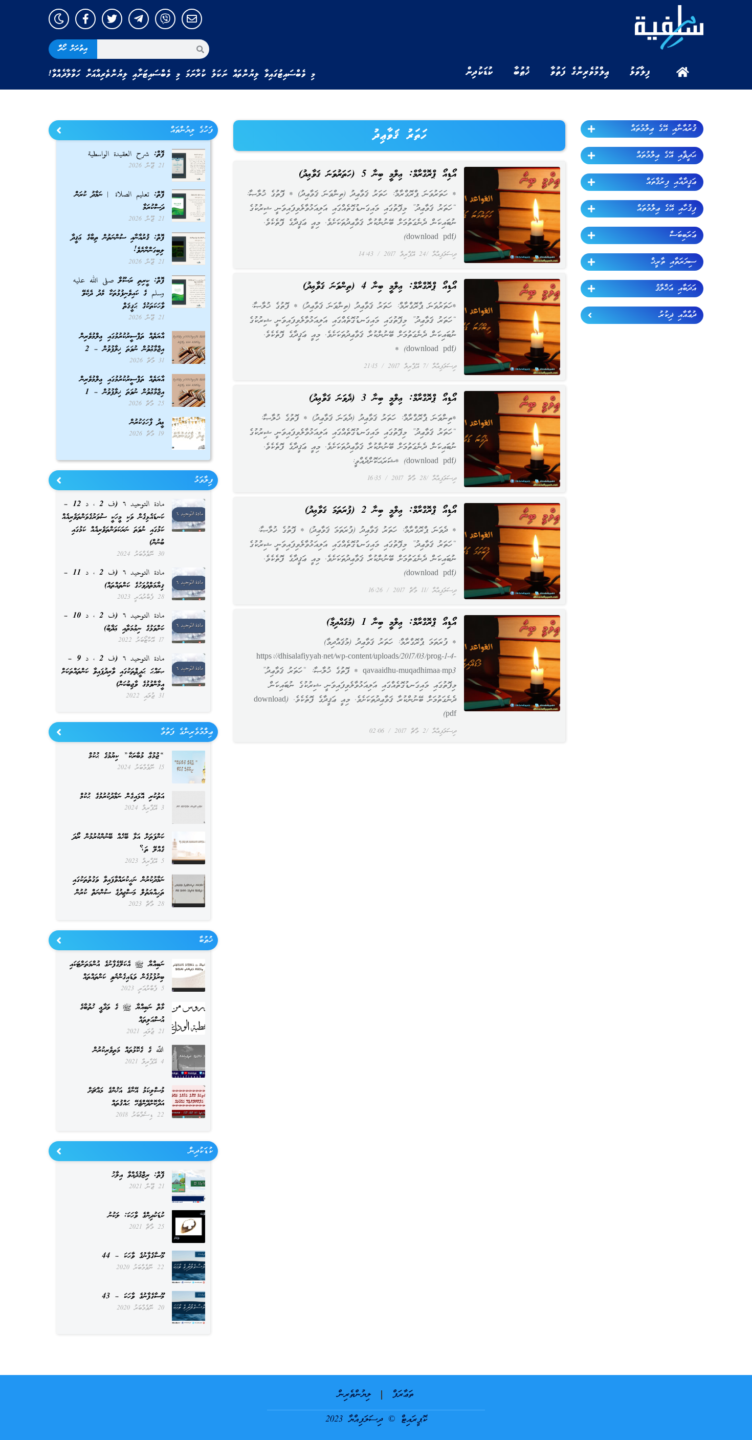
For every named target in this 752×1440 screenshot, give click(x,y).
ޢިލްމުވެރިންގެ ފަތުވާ (579, 72)
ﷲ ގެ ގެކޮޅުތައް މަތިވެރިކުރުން (128, 1050)
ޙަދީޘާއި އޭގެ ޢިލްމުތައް (666, 155)
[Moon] (59, 19)
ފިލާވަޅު (640, 72)
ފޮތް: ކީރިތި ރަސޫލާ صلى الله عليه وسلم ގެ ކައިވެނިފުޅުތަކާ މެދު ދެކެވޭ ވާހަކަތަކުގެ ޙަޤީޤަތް (118, 294)
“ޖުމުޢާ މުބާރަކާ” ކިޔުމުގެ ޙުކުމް (126, 756)
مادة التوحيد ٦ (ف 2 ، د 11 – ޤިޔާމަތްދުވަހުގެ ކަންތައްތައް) (113, 579)
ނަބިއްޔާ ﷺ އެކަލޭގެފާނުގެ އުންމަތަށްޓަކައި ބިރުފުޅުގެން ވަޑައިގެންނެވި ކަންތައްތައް (117, 971)
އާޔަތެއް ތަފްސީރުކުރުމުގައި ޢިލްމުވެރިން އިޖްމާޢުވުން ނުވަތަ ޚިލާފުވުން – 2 (122, 343)
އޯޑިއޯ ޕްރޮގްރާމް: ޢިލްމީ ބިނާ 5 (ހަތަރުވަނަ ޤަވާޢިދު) (377, 174)
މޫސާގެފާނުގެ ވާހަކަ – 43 (133, 1297)
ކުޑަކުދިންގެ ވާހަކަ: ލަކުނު (136, 1216)
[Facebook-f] (85, 19)
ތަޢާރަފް (402, 1395)
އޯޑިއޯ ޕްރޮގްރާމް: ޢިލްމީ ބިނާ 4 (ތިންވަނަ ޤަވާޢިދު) (379, 286)
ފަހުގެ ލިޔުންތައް (191, 130)
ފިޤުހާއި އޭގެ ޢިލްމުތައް (666, 209)
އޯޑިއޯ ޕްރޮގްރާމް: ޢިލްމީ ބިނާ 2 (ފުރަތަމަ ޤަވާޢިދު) (380, 510)
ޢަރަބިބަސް (683, 235)
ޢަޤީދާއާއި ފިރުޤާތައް (671, 182)
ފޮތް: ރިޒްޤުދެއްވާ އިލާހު (138, 1175)
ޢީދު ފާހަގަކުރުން (147, 423)
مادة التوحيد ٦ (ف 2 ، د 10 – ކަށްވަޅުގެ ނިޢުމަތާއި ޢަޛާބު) (113, 622)
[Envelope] (192, 19)
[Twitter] (112, 19)
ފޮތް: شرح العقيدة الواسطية (126, 154)
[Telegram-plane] (138, 19)
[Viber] (165, 19)
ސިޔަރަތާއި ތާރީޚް (673, 262)
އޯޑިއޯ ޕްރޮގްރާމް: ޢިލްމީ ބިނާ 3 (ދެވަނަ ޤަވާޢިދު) (382, 398)
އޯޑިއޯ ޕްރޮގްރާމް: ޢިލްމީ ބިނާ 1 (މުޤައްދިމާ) (391, 622)
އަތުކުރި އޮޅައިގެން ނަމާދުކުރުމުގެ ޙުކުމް (122, 797)
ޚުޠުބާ (522, 72)
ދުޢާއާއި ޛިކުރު (677, 315)
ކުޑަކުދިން (479, 72)
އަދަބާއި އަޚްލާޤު (675, 288)
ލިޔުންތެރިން (354, 1395)
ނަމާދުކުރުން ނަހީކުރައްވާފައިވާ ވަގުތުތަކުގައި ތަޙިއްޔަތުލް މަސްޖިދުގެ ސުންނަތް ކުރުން (118, 886)
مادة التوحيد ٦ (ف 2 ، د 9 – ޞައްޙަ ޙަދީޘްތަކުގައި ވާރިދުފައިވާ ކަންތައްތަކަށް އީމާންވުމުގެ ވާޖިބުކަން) (112, 672)
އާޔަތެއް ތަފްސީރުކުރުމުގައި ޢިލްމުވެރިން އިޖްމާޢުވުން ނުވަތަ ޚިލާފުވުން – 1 (122, 386)
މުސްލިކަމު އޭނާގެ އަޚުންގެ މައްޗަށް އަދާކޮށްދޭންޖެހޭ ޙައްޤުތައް (126, 1097)
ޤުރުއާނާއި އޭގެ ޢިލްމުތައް (663, 129)
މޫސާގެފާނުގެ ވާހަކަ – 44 (133, 1256)
